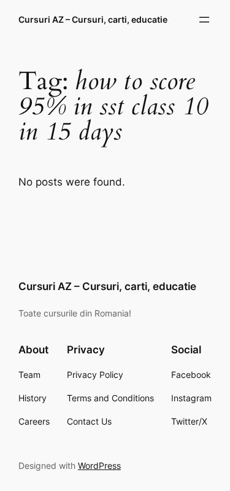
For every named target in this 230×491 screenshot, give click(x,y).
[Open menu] (204, 19)
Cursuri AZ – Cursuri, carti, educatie (92, 19)
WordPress (99, 465)
